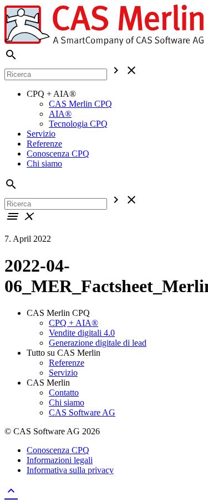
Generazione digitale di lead (97, 342)
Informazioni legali (60, 460)
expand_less (11, 490)
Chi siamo (44, 163)
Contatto (64, 392)
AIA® (60, 113)
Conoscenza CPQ (58, 153)
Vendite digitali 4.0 (82, 332)
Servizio (41, 133)
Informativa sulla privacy (70, 470)
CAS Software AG (82, 412)
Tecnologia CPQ (78, 123)
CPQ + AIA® (73, 323)
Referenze (44, 143)
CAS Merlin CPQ (80, 103)
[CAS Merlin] (104, 43)
